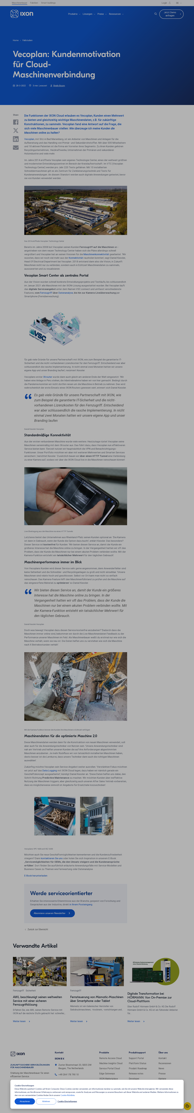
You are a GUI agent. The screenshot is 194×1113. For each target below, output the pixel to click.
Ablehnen (46, 1101)
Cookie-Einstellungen (67, 1101)
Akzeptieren (25, 1101)
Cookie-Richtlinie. (68, 1095)
